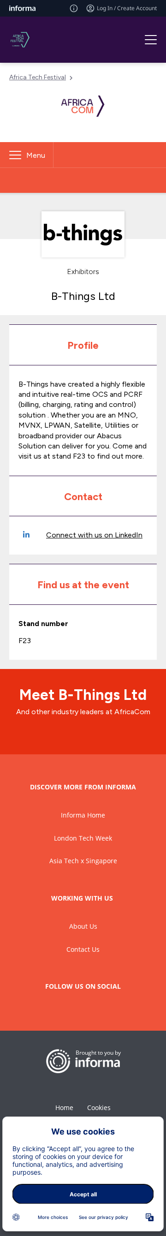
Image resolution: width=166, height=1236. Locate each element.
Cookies (99, 1107)
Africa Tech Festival (37, 77)
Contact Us (83, 949)
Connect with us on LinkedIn (94, 535)
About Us (83, 926)
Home (64, 1107)
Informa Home (83, 815)
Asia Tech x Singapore (83, 860)
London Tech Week (83, 838)
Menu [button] (35, 155)
